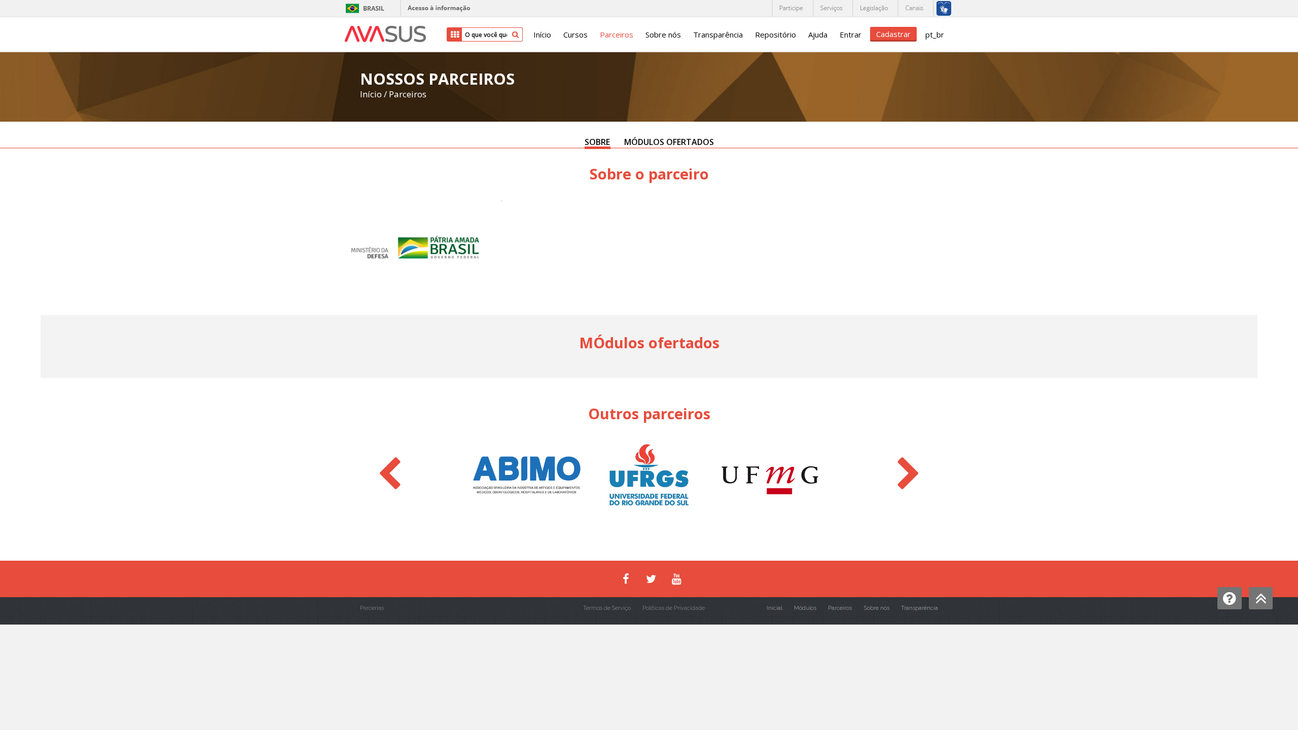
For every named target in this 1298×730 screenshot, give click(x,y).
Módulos (805, 608)
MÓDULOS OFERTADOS (669, 142)
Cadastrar (893, 34)
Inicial (774, 608)
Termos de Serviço (607, 608)
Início (542, 34)
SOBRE (597, 142)
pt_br (934, 34)
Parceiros (616, 34)
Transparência (718, 34)
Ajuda (817, 34)
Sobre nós (663, 34)
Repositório (775, 34)
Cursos (575, 34)
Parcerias (372, 608)
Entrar (850, 34)
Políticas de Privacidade (673, 608)
